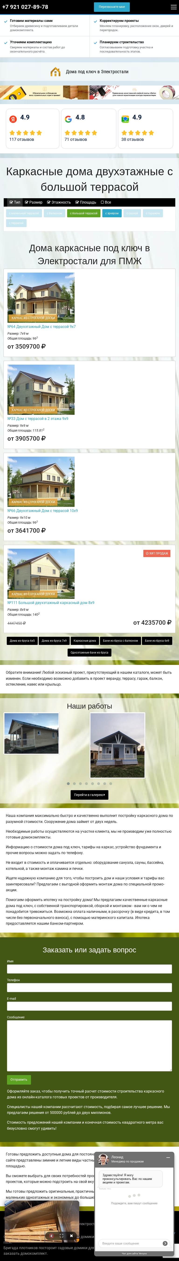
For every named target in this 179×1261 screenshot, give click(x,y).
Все (107, 202)
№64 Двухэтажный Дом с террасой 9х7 (41, 326)
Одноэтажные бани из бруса (89, 652)
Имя (10, 961)
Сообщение (15, 1017)
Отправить (18, 1080)
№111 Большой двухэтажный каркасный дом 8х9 (50, 603)
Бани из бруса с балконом (120, 640)
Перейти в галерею (89, 795)
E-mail (11, 998)
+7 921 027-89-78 (25, 7)
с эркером (112, 213)
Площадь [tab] (87, 202)
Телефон (13, 980)
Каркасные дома (85, 640)
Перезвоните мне (112, 7)
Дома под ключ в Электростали (97, 71)
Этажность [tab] (61, 202)
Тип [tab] (16, 202)
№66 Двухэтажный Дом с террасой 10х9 (42, 510)
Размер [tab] (35, 202)
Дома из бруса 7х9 (54, 640)
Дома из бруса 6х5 (22, 640)
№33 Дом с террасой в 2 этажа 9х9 (37, 418)
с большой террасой (83, 213)
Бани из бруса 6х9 (157, 640)
